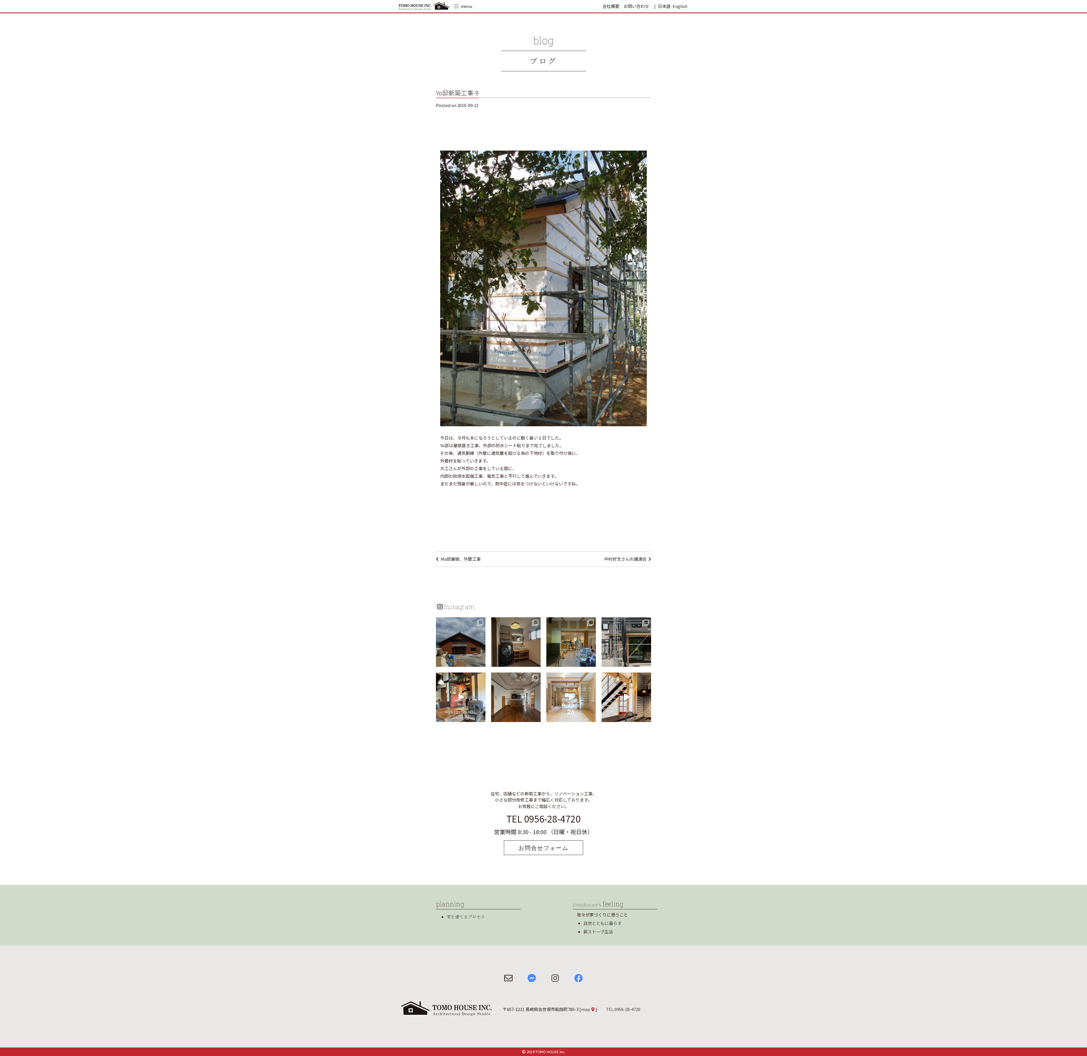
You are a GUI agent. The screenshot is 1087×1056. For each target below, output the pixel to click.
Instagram (459, 606)
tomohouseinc (460, 622)
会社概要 (610, 6)
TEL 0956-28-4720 (543, 818)
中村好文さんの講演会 (625, 559)
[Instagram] (480, 661)
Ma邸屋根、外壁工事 (461, 559)
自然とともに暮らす (602, 923)
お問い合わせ (636, 6)
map (585, 1009)
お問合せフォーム (543, 847)
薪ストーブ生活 (598, 932)
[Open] (460, 642)
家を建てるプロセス (466, 917)
